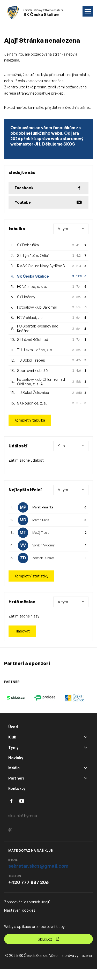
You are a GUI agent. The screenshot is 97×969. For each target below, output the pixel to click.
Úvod (13, 726)
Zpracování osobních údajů (27, 902)
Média (14, 768)
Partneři (16, 778)
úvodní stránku (77, 107)
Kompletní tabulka (29, 420)
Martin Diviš (40, 520)
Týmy (13, 747)
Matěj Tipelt (40, 533)
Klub (12, 737)
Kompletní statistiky (31, 576)
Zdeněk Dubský (43, 558)
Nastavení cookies (19, 910)
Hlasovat (22, 631)
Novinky (15, 758)
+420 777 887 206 (28, 882)
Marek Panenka (42, 507)
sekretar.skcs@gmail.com (38, 866)
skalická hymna (22, 815)
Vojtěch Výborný (43, 545)
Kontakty (16, 788)
